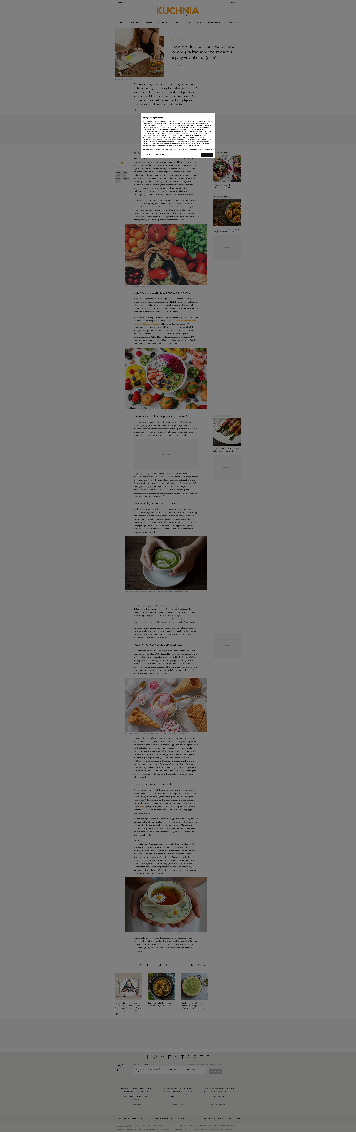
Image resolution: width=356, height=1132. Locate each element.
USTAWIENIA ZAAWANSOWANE (155, 155)
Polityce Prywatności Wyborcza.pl (171, 145)
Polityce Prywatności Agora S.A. (193, 145)
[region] (178, 135)
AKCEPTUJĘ (206, 155)
